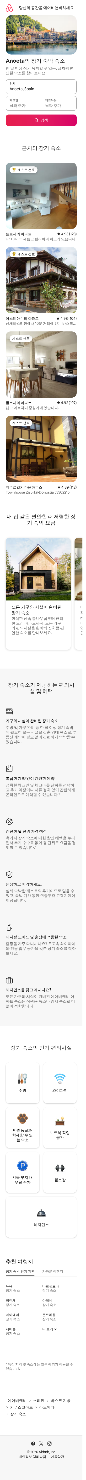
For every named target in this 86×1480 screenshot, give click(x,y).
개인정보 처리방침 (32, 1457)
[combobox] (41, 89)
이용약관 (57, 1457)
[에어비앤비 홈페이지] (9, 7)
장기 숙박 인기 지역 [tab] (20, 1271)
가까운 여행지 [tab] (52, 1271)
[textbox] (23, 105)
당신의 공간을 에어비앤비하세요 (46, 7)
